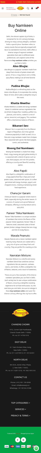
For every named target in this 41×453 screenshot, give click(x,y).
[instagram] (23, 440)
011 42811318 (16, 370)
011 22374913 (17, 353)
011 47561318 (23, 335)
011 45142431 (29, 353)
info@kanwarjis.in (23, 385)
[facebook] (17, 440)
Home (15, 15)
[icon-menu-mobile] (3, 8)
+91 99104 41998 (24, 388)
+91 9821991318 (29, 370)
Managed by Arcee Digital (27, 433)
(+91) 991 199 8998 (11, 9)
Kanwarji (18, 433)
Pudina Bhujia (11, 89)
